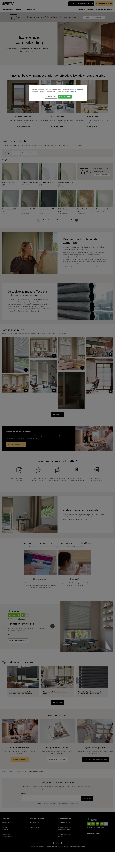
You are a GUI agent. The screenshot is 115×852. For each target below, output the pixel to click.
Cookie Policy (73, 91)
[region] (58, 93)
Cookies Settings (51, 96)
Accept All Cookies (65, 96)
